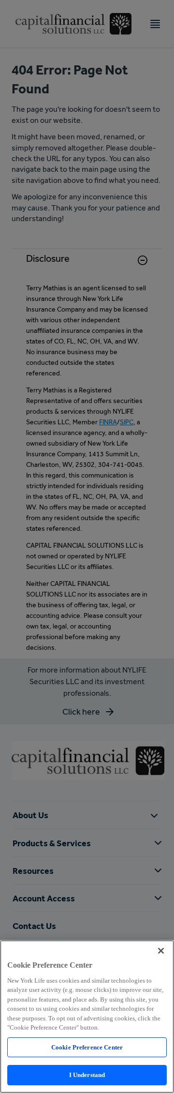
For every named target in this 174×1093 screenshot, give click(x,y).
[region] (87, 1016)
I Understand (87, 1074)
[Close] (161, 950)
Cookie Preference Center (87, 1047)
